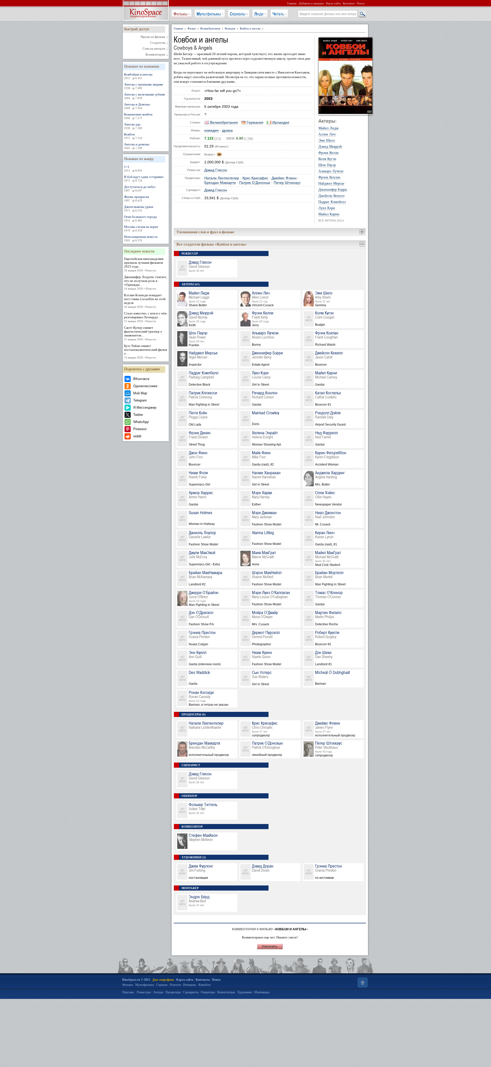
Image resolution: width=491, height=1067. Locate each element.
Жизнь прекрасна (136, 198)
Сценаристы (190, 992)
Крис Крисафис (255, 178)
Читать (278, 14)
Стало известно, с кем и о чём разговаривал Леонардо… (145, 317)
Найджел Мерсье (331, 183)
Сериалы (237, 14)
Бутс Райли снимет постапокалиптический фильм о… (145, 351)
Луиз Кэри (326, 208)
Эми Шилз (326, 140)
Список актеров (153, 48)
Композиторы (226, 992)
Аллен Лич (327, 134)
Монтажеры (262, 992)
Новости (175, 985)
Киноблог (204, 985)
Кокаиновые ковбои (138, 116)
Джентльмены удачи (138, 208)
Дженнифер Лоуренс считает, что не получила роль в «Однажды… (145, 282)
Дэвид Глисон (215, 170)
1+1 (133, 168)
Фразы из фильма (153, 37)
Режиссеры (144, 992)
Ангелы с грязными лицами (143, 86)
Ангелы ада (133, 126)
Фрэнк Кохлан (329, 177)
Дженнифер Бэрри (332, 190)
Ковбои (133, 136)
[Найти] (362, 14)
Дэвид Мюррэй (330, 147)
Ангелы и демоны (136, 146)
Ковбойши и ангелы (138, 76)
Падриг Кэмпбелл (332, 202)
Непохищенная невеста (141, 238)
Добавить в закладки (311, 3)
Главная (291, 3)
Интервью (189, 985)
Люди (258, 14)
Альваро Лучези (330, 171)
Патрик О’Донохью (254, 183)
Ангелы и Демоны (137, 106)
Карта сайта (333, 3)
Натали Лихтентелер (221, 178)
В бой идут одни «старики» (144, 178)
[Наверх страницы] (362, 982)
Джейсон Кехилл (331, 196)
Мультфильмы (209, 14)
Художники (244, 992)
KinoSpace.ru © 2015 (136, 979)
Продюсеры (173, 992)
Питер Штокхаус (287, 183)
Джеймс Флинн (284, 178)
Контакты (348, 3)
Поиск (360, 3)
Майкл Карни (328, 214)
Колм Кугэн (327, 159)
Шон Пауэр (327, 165)
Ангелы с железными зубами (144, 96)
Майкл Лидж (328, 128)
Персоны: (128, 992)
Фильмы (180, 14)
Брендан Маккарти (220, 183)
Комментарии (155, 54)
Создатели (157, 43)
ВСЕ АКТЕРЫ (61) (331, 220)
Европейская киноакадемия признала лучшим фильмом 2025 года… (143, 264)
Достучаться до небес (140, 188)
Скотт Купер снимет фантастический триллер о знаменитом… (143, 333)
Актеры (158, 992)
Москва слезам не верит (141, 228)
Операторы (208, 992)
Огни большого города (140, 218)
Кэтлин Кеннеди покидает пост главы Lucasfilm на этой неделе (144, 300)
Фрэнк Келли (328, 153)
